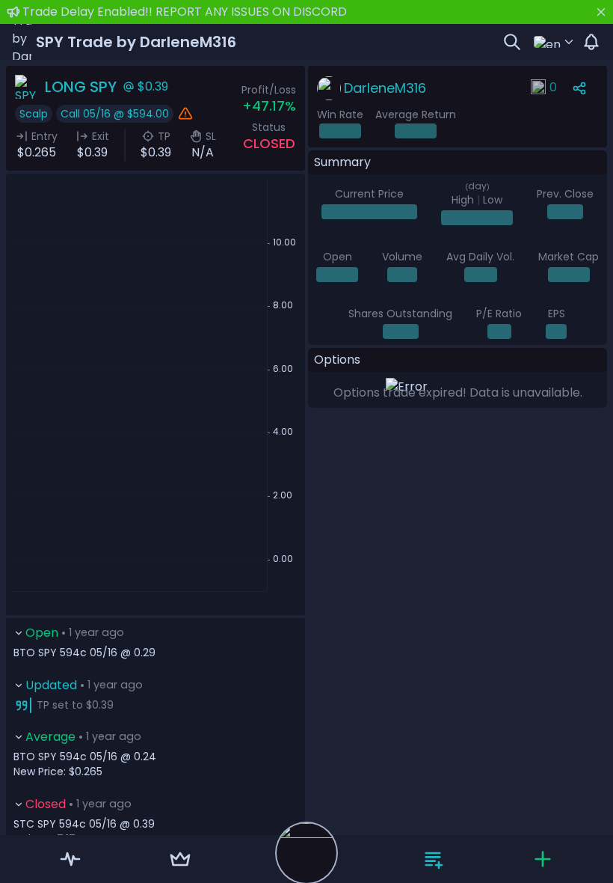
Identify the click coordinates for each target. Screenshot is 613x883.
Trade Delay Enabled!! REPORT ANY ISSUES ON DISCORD (184, 11)
